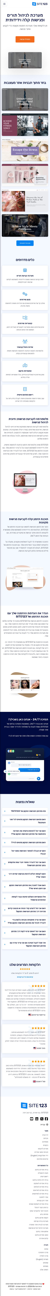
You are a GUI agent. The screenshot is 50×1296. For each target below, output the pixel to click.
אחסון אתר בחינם (42, 1231)
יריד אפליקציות (39, 1156)
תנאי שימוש (36, 1289)
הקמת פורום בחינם (41, 1218)
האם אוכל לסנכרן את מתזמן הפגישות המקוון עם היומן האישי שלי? (27, 887)
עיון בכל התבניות (25, 243)
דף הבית (45, 1135)
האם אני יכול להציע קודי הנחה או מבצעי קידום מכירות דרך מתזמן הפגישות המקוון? (27, 910)
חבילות (45, 1138)
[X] (42, 1119)
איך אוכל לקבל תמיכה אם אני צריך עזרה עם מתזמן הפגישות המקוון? (28, 944)
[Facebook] (46, 1119)
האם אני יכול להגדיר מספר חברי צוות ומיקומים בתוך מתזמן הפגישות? (27, 863)
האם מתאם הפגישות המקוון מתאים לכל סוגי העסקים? (28, 821)
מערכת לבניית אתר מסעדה (38, 1225)
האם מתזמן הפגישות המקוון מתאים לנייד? (28, 842)
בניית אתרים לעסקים (41, 1183)
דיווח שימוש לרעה (20, 1289)
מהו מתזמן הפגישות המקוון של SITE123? (28, 811)
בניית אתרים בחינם (41, 1170)
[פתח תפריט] (4, 3)
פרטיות (29, 1289)
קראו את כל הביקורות (25, 977)
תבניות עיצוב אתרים (41, 1152)
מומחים (45, 1266)
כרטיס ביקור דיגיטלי (41, 1207)
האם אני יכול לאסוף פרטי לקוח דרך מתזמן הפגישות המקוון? (28, 933)
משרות (42, 1259)
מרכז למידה (44, 1256)
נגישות (12, 1289)
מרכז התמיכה (43, 1252)
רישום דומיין (44, 1177)
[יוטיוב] (31, 1119)
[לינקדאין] (36, 1119)
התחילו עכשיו (25, 39)
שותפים (45, 1263)
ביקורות (45, 1145)
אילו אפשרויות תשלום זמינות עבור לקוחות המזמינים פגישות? (29, 898)
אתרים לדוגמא (43, 1149)
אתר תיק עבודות (42, 1201)
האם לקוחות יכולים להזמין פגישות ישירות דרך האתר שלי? (27, 875)
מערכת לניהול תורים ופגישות (38, 1228)
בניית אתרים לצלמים (41, 1187)
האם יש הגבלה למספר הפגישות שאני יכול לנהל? (28, 852)
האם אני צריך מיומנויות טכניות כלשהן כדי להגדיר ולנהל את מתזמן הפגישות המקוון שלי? (27, 921)
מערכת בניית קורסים (41, 1221)
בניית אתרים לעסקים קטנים (38, 1204)
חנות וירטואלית (43, 1173)
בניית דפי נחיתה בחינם (40, 1180)
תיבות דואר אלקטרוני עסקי (39, 1211)
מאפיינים (45, 1142)
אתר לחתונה (43, 1197)
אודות (46, 1249)
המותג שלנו (44, 1270)
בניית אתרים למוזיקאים (40, 1194)
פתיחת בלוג (44, 1214)
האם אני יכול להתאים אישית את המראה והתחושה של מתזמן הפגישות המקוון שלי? (28, 832)
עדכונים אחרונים (42, 1159)
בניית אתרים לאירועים (40, 1190)
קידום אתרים (43, 1238)
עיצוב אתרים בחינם (41, 1235)
